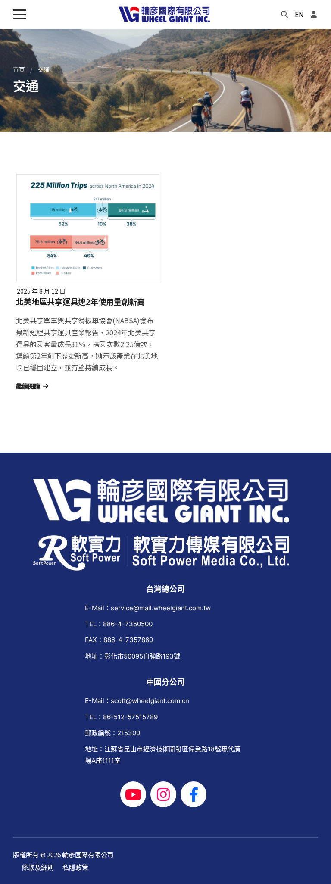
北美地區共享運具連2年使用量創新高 (80, 301)
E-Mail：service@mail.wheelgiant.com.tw (148, 608)
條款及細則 (38, 867)
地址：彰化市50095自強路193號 (132, 656)
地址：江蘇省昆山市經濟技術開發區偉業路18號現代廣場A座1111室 (162, 755)
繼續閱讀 (28, 386)
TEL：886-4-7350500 (119, 624)
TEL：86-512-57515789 (121, 717)
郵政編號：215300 (112, 733)
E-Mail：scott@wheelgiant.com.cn (137, 701)
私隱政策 (75, 867)
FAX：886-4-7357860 (119, 640)
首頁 (19, 69)
